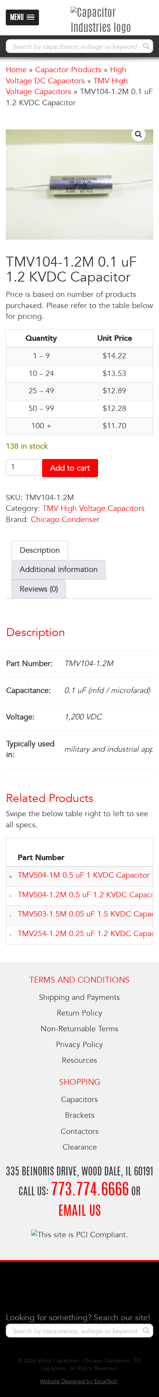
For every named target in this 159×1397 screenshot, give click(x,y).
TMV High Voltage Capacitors (93, 508)
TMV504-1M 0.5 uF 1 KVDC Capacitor (84, 875)
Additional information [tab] (59, 569)
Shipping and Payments (79, 997)
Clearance (80, 1147)
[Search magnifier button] (146, 46)
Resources (79, 1060)
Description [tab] (40, 550)
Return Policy (79, 1013)
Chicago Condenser (65, 519)
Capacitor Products (68, 70)
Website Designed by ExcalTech (79, 1381)
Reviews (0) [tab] (39, 589)
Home (16, 70)
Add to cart (70, 468)
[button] (138, 134)
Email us (79, 1211)
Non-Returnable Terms (79, 1029)
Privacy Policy (79, 1044)
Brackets (80, 1115)
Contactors (80, 1131)
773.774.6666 (90, 1190)
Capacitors (79, 1099)
